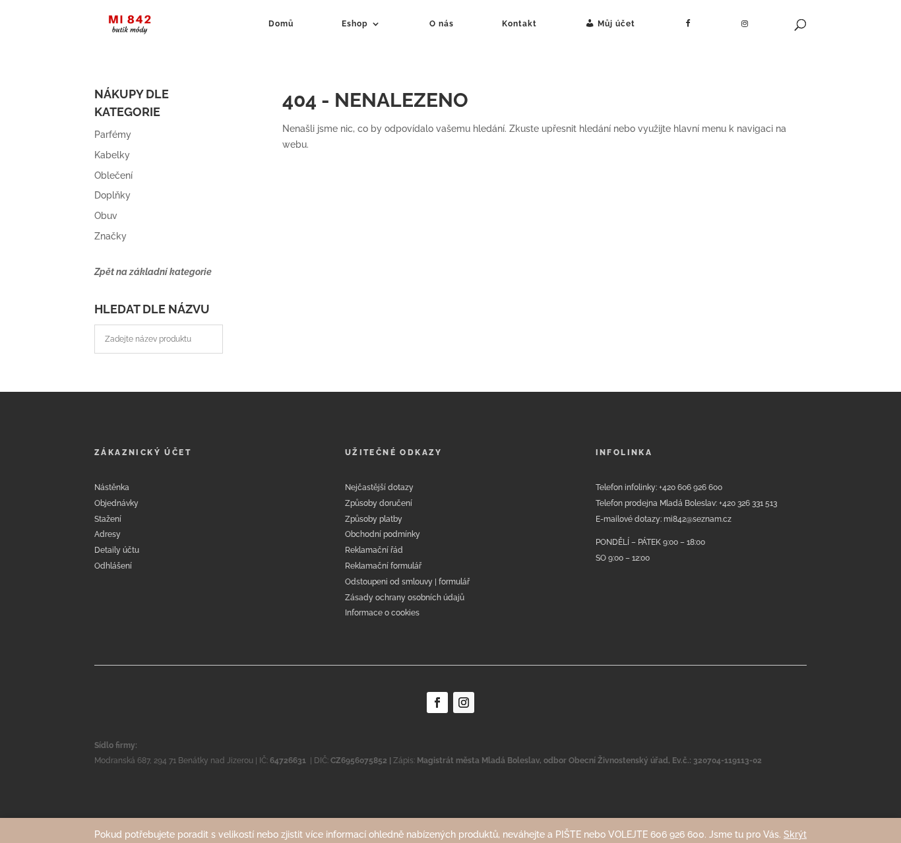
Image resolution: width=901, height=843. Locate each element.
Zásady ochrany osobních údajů (404, 597)
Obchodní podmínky (382, 534)
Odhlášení (113, 566)
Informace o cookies (382, 612)
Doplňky (112, 195)
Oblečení (113, 175)
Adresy (107, 534)
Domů (281, 23)
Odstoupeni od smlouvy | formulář (407, 581)
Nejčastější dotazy (379, 487)
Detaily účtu (116, 550)
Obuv (105, 215)
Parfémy (112, 134)
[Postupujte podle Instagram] (463, 702)
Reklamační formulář (383, 566)
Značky (110, 236)
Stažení (107, 519)
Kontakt (519, 23)
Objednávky (116, 503)
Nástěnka (111, 487)
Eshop (355, 23)
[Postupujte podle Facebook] (437, 702)
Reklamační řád (374, 550)
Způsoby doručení (378, 503)
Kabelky (112, 155)
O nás (441, 23)
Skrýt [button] (795, 834)
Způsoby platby (373, 519)
